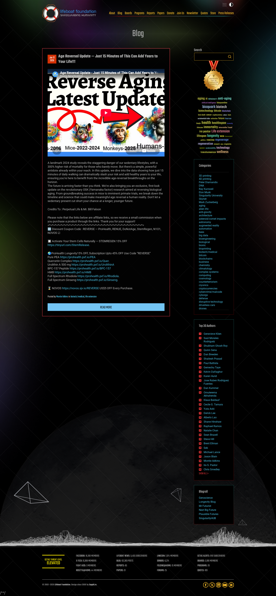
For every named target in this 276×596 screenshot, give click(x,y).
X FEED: (79, 561)
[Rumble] (231, 585)
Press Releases (226, 13)
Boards (128, 13)
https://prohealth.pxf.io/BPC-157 (90, 268)
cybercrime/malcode (210, 291)
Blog (120, 13)
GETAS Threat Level (53, 562)
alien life (203, 208)
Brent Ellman (211, 443)
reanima (210, 140)
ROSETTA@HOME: (83, 570)
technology (223, 148)
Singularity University (211, 195)
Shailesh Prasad (213, 358)
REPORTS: (120, 566)
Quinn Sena (210, 350)
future (221, 118)
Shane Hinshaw (212, 421)
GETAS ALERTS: (203, 556)
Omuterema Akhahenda (210, 394)
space (202, 148)
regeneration (205, 144)
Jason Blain (210, 456)
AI (206, 99)
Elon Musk (205, 192)
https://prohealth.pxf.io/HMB (73, 272)
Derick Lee (209, 413)
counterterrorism (208, 281)
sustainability (211, 148)
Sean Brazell (211, 434)
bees (201, 232)
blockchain (226, 111)
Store (213, 13)
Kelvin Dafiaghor (213, 371)
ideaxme (200, 128)
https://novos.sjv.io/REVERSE (80, 288)
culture (225, 115)
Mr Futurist (205, 505)
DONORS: (160, 561)
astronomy (205, 222)
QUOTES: (200, 570)
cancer (209, 115)
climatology (205, 268)
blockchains (205, 258)
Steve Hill (209, 439)
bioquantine (222, 102)
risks (221, 144)
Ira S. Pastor (210, 465)
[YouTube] (224, 585)
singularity (227, 144)
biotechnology (205, 111)
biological (204, 242)
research (217, 144)
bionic (202, 245)
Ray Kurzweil (206, 188)
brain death (201, 115)
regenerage (222, 140)
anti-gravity (205, 212)
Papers (160, 13)
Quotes (204, 13)
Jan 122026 (52, 59)
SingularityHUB (207, 518)
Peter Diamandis (208, 182)
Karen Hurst (210, 376)
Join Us (180, 13)
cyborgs (203, 295)
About (112, 13)
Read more (106, 307)
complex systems (208, 271)
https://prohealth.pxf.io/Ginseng (97, 280)
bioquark (208, 107)
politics (203, 140)
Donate (170, 13)
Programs (139, 13)
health (206, 123)
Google (198, 124)
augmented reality (209, 225)
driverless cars (207, 305)
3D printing (205, 175)
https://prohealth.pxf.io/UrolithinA (93, 264)
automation (205, 228)
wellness (222, 152)
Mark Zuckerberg (208, 202)
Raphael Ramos (213, 426)
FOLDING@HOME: (164, 566)
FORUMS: (160, 570)
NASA (222, 136)
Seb (206, 447)
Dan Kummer (211, 388)
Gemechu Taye (212, 367)
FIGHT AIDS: (81, 566)
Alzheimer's (212, 99)
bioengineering (207, 238)
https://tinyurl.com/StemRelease (68, 245)
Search (230, 56)
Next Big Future (207, 509)
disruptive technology (211, 301)
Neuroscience (228, 137)
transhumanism (208, 152)
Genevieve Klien (212, 333)
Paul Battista (211, 363)
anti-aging (224, 99)
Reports (151, 13)
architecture (205, 215)
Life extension (220, 131)
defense (203, 298)
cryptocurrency (217, 115)
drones (203, 308)
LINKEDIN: (161, 556)
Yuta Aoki (209, 408)
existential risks (204, 119)
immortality (211, 127)
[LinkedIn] (218, 585)
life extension (91, 297)
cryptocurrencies (208, 288)
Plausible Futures (208, 514)
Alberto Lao (210, 417)
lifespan (201, 136)
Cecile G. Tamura (213, 404)
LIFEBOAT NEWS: (123, 556)
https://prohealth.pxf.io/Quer (91, 261)
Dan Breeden (211, 354)
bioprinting (205, 248)
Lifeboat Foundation (62, 585)
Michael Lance (212, 452)
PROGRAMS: (202, 566)
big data (203, 235)
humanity (230, 124)
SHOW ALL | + (204, 474)
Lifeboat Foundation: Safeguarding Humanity (69, 13)
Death (229, 115)
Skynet (203, 198)
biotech (221, 107)
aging (201, 99)
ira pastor (205, 131)
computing (205, 275)
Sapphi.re (92, 585)
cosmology (205, 278)
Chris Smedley (212, 469)
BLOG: (118, 561)
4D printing (205, 178)
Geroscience (206, 497)
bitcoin (217, 111)
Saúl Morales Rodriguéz (211, 340)
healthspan (219, 123)
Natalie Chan (211, 430)
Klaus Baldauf (212, 400)
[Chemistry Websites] (214, 76)
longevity (213, 136)
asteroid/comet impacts (212, 218)
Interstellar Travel (225, 128)
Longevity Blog (207, 501)
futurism (228, 119)
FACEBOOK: (80, 556)
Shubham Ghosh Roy (216, 345)
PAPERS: (119, 570)
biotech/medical (77, 297)
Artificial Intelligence (209, 103)
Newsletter (192, 13)
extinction (214, 119)
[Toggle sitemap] (224, 5)
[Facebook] (205, 585)
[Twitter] (212, 585)
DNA (201, 185)
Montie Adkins (62, 297)
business (204, 261)
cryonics (203, 285)
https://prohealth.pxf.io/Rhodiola (98, 276)
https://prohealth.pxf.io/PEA (78, 257)
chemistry (204, 265)
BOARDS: (201, 561)
